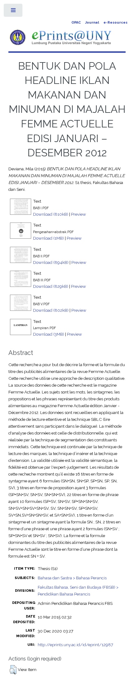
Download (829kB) (50, 286)
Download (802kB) (51, 310)
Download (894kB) (51, 262)
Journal (92, 23)
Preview (78, 214)
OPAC (76, 23)
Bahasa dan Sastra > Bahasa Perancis (72, 577)
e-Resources (115, 23)
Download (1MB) (48, 238)
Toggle (13, 11)
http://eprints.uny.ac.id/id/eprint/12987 (75, 644)
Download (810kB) (50, 214)
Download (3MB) (48, 334)
